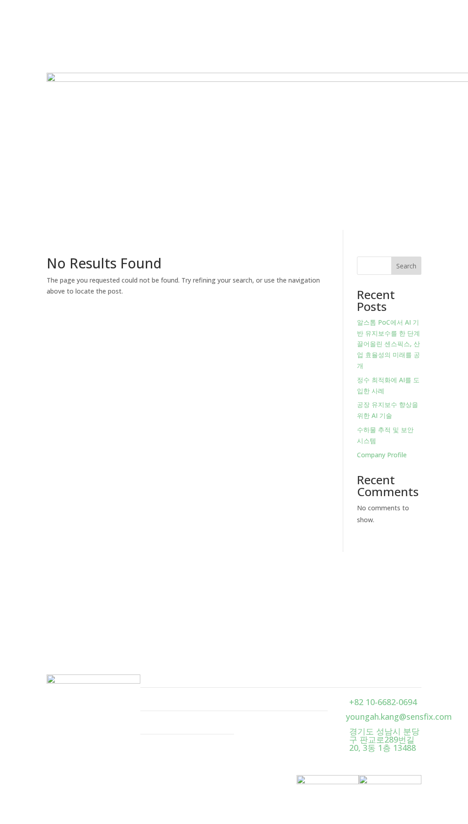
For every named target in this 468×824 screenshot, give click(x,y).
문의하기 (400, 599)
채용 (242, 701)
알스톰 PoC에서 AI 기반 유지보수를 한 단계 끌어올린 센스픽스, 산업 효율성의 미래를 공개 (388, 344)
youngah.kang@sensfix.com (399, 716)
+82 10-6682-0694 (383, 701)
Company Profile (382, 454)
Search (406, 266)
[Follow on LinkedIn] (72, 699)
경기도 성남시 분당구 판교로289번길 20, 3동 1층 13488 (384, 739)
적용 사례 (158, 701)
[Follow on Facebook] (54, 699)
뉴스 (148, 725)
